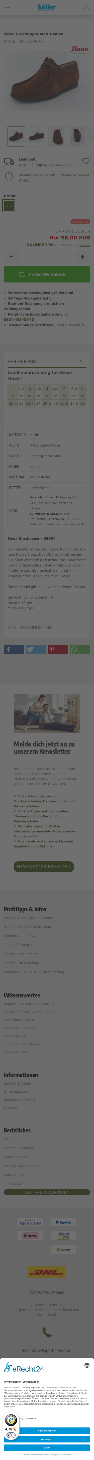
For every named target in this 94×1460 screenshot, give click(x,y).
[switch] (11, 1435)
